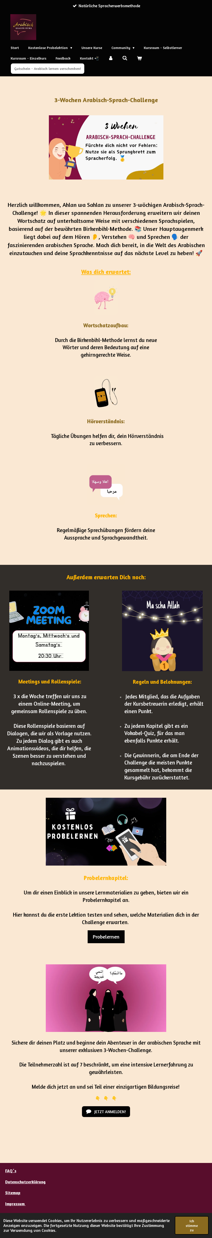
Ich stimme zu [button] (192, 1225)
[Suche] (125, 58)
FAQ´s (10, 1170)
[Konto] (111, 58)
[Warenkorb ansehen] (139, 58)
